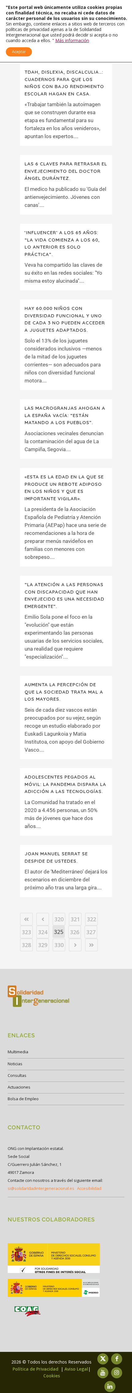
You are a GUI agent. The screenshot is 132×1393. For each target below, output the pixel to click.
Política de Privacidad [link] (36, 1369)
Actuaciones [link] (19, 1087)
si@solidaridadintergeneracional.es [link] (41, 1188)
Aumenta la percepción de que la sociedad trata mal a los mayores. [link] (64, 692)
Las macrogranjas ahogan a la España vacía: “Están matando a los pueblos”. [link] (65, 415)
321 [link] (75, 919)
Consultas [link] (17, 1075)
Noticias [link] (15, 1063)
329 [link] (42, 945)
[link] (26, 919)
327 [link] (90, 932)
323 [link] (26, 932)
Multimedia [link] (18, 1051)
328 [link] (26, 945)
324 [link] (42, 932)
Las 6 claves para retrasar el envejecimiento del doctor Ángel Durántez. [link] (66, 171)
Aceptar (19, 51)
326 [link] (74, 932)
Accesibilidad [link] (89, 1188)
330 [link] (59, 945)
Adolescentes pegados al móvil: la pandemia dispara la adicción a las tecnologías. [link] (65, 784)
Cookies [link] (51, 1376)
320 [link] (59, 919)
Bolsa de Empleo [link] (23, 1098)
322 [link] (91, 919)
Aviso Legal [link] (76, 1369)
